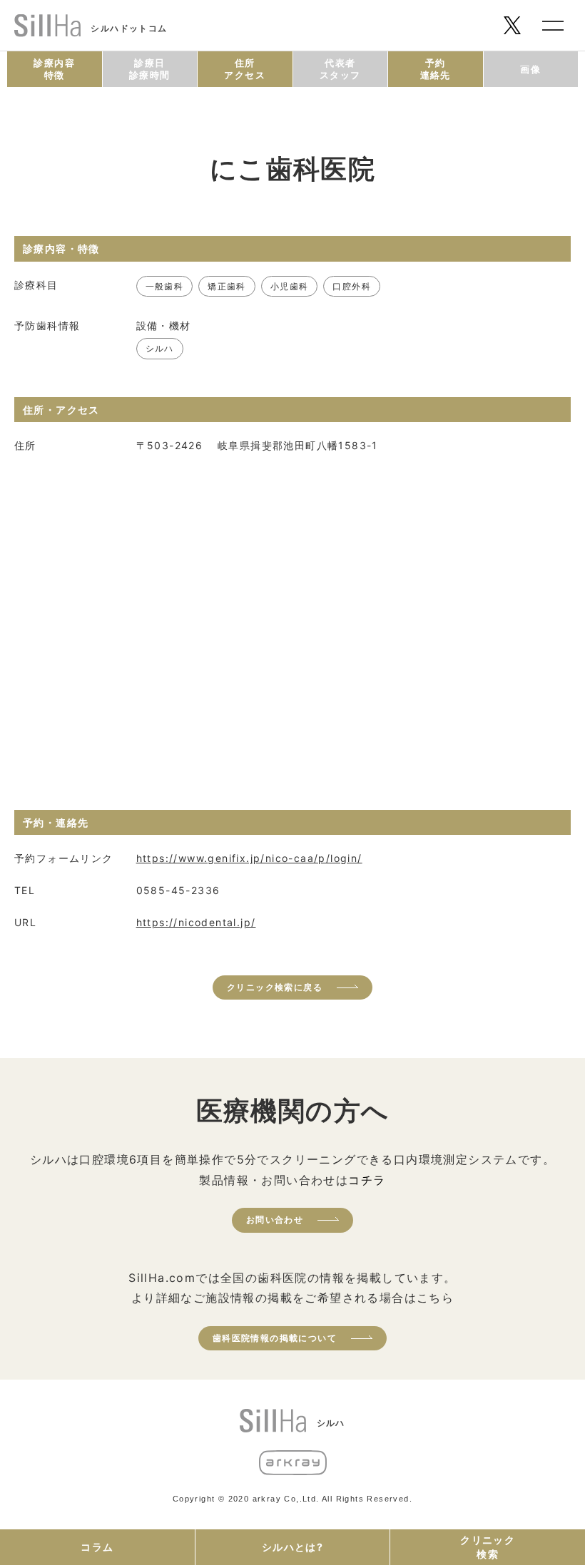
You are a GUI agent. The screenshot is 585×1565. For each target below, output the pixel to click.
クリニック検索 (487, 1547)
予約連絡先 (435, 69)
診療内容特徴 (54, 69)
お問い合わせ (274, 1219)
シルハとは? (292, 1547)
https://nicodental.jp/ (196, 922)
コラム (97, 1547)
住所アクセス (244, 69)
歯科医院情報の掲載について (275, 1338)
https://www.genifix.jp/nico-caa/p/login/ (249, 858)
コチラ (366, 1180)
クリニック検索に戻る (274, 987)
